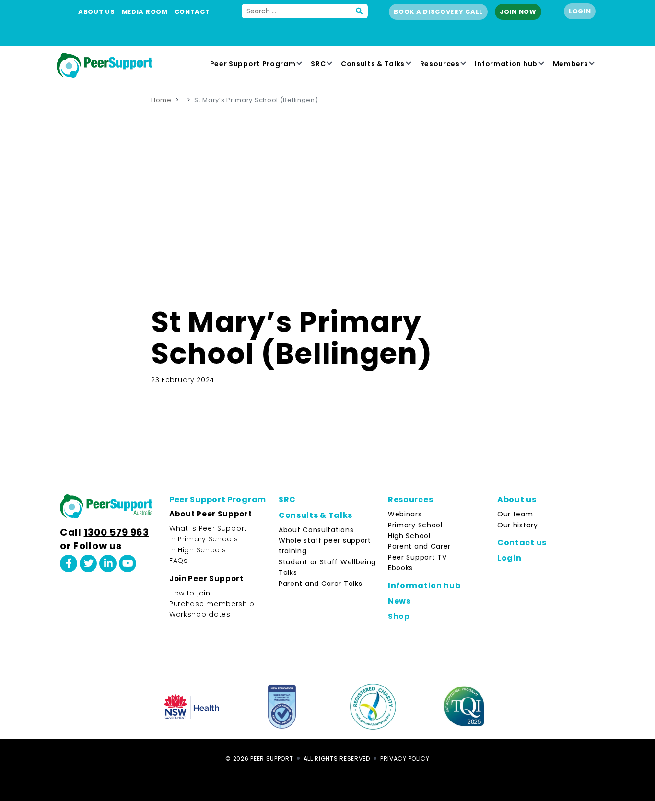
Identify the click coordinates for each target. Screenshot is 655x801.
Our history (517, 525)
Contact (192, 11)
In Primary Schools (203, 539)
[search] (359, 11)
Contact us (522, 542)
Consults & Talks (373, 64)
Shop (399, 616)
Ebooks (400, 567)
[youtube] (127, 563)
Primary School (415, 525)
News (399, 600)
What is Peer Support (208, 528)
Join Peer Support (206, 578)
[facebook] (68, 563)
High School (409, 535)
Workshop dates (200, 614)
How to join (190, 593)
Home (161, 99)
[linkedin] (108, 563)
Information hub (506, 64)
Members (570, 64)
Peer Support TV (417, 557)
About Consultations (316, 530)
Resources (440, 64)
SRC (318, 64)
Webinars (405, 514)
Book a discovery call (438, 11)
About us (96, 11)
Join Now (518, 11)
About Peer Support (210, 514)
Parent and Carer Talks (320, 583)
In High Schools (197, 550)
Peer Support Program (253, 64)
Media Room (145, 11)
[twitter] (88, 563)
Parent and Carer (419, 546)
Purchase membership (211, 603)
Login (580, 11)
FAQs (178, 560)
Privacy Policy (405, 759)
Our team (515, 514)
